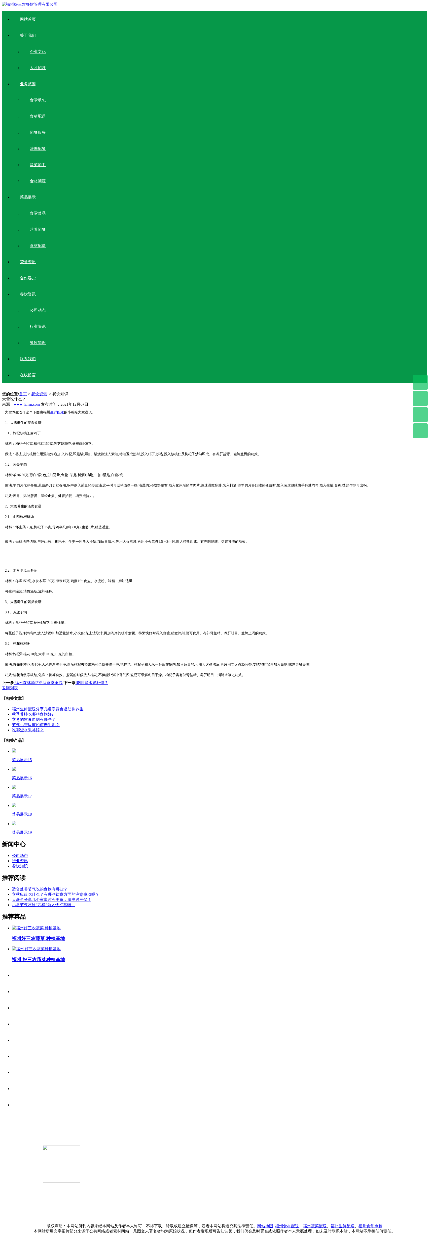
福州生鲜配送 (343, 1226)
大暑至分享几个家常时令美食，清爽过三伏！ (51, 899)
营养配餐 (38, 149)
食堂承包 (38, 100)
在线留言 (28, 375)
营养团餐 (38, 229)
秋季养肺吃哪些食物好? (32, 714)
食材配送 (38, 116)
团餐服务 (38, 132)
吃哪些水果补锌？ (91, 683)
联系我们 (28, 359)
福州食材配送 (287, 1226)
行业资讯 (38, 326)
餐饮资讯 (28, 294)
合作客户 (28, 278)
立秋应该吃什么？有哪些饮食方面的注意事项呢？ (55, 894)
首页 (23, 394)
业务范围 (28, 84)
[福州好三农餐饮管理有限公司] (30, 4)
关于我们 (28, 35)
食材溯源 (38, 181)
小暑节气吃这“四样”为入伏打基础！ (43, 905)
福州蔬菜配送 (315, 1226)
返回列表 (10, 688)
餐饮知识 (38, 343)
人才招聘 (38, 68)
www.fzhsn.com (27, 404)
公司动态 (38, 310)
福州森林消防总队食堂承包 (38, 683)
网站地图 (265, 1226)
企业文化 (38, 51)
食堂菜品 (38, 213)
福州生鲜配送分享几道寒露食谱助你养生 (47, 709)
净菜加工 (38, 165)
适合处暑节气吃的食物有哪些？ (40, 889)
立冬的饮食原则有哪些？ (34, 719)
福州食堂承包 (370, 1226)
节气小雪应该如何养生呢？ (36, 725)
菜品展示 (28, 197)
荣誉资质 (28, 262)
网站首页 (28, 19)
